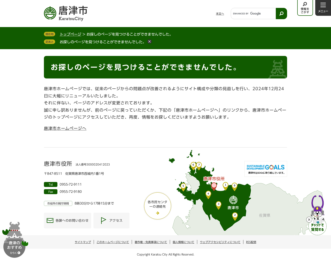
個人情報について (183, 242)
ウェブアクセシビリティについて (220, 242)
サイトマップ (83, 242)
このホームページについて (113, 242)
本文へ (220, 13)
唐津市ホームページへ (65, 128)
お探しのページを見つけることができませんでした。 (103, 42)
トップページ (70, 34)
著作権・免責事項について (151, 242)
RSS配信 (251, 242)
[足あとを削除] (149, 41)
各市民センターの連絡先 (158, 204)
